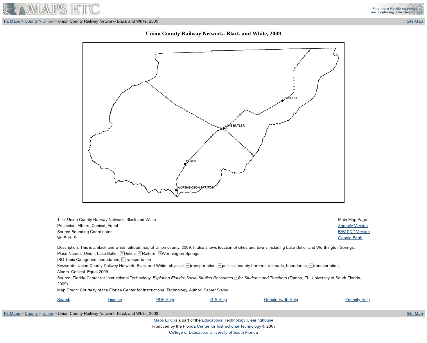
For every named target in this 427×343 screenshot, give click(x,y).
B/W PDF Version (354, 231)
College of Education (188, 332)
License (115, 299)
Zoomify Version (353, 225)
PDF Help (165, 299)
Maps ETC (163, 320)
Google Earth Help (281, 299)
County (31, 21)
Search (63, 299)
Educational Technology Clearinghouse (237, 320)
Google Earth (350, 237)
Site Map (415, 21)
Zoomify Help (357, 299)
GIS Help (218, 299)
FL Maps (12, 21)
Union (47, 21)
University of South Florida (233, 332)
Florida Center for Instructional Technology (222, 326)
